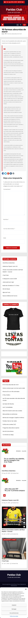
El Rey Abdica (6, 395)
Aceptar (14, 605)
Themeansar (14, 585)
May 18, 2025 (6, 473)
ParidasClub (15, 473)
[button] (26, 589)
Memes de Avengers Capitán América (13, 417)
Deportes (5, 508)
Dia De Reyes (6, 289)
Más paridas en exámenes (10, 414)
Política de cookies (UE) (9, 424)
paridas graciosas (12, 19)
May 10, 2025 (6, 502)
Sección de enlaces (8, 431)
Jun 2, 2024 (6, 563)
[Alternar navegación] (17, 25)
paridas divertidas (8, 17)
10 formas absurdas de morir (11, 385)
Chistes (5, 449)
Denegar (14, 609)
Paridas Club (14, 9)
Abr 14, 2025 (6, 534)
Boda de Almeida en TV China (11, 285)
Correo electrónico (9, 229)
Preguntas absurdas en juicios (11, 428)
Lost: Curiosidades (8, 407)
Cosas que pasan (7, 539)
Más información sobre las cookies (12, 411)
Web (4, 238)
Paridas (5, 19)
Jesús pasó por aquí (8, 282)
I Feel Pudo (6, 275)
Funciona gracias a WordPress (9, 584)
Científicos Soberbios (9, 263)
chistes (19, 19)
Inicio (3, 34)
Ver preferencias (14, 613)
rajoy (23, 19)
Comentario (7, 189)
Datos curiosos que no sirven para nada (14, 388)
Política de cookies (14, 616)
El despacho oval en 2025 (10, 279)
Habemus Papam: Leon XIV (10, 266)
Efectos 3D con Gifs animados (11, 391)
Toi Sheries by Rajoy (8, 435)
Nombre (6, 219)
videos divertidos (17, 17)
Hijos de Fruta (6, 292)
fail (22, 17)
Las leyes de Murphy (8, 404)
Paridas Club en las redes (10, 421)
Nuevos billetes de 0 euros (10, 296)
